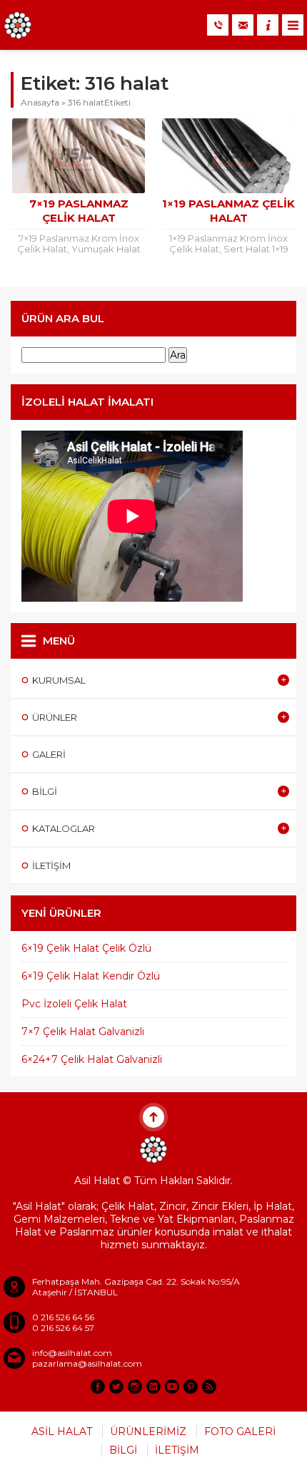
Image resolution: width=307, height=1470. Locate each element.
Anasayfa (40, 102)
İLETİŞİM (177, 1450)
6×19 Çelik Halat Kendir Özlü (90, 976)
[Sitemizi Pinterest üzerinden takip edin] (190, 1386)
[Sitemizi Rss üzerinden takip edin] (209, 1386)
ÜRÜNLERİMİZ (148, 1431)
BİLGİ (123, 1450)
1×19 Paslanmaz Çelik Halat (228, 211)
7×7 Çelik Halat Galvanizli (82, 1031)
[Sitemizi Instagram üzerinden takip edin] (135, 1386)
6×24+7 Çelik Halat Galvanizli (91, 1059)
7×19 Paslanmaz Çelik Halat (79, 211)
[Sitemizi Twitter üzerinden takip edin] (116, 1386)
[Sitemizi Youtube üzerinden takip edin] (172, 1386)
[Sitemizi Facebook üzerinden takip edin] (98, 1386)
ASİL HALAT (61, 1431)
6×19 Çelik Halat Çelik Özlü (86, 948)
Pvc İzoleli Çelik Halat (74, 1003)
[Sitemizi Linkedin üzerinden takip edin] (153, 1386)
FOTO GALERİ (240, 1431)
